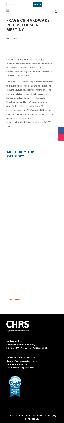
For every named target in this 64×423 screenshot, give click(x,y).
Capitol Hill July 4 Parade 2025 (23, 212)
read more (14, 196)
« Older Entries (13, 299)
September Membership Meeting (25, 165)
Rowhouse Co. (32, 419)
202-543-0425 (25, 364)
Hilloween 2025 (16, 257)
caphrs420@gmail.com (23, 367)
